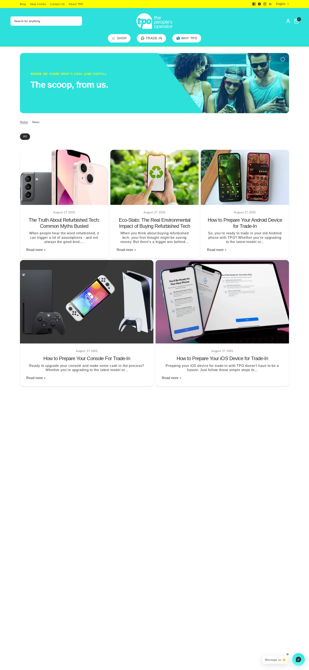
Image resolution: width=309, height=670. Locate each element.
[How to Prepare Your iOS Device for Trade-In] (222, 302)
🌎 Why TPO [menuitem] (186, 38)
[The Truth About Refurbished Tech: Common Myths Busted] (64, 177)
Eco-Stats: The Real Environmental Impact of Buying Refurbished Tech (154, 223)
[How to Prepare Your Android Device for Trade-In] (245, 177)
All (25, 136)
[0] (295, 21)
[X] (259, 4)
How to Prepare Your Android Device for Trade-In (245, 223)
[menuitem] (24, 4)
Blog (23, 4)
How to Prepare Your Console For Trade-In (86, 358)
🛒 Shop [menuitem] (119, 38)
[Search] (76, 21)
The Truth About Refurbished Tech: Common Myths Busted (64, 223)
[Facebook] (254, 4)
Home (24, 122)
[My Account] (288, 21)
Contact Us (57, 4)
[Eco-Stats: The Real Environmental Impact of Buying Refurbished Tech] (154, 177)
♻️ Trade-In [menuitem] (151, 38)
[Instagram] (265, 4)
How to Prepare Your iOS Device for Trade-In (222, 358)
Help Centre (38, 4)
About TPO (76, 4)
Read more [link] (34, 250)
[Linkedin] (270, 4)
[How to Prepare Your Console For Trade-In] (86, 302)
